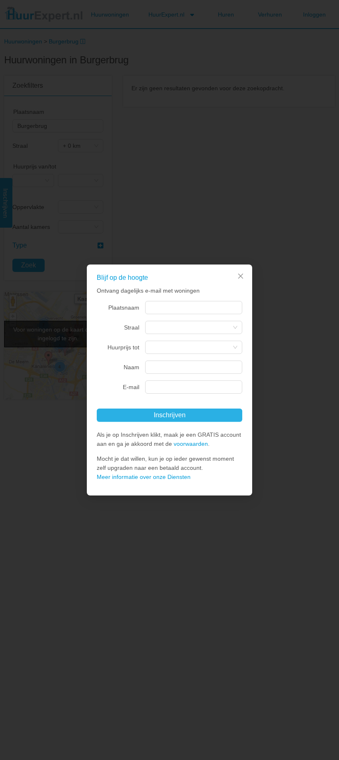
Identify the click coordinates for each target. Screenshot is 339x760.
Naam (131, 367)
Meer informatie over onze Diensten (144, 477)
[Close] (240, 276)
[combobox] (193, 307)
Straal (131, 327)
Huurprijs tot (123, 347)
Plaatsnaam (123, 307)
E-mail (131, 387)
